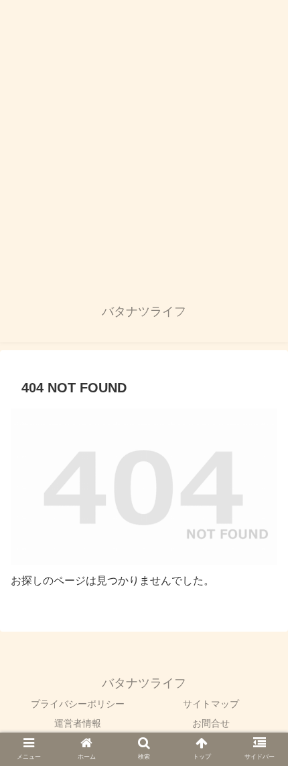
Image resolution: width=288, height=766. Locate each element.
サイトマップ (211, 703)
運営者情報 (77, 723)
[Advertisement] (144, 143)
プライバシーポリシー (78, 703)
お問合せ (211, 723)
